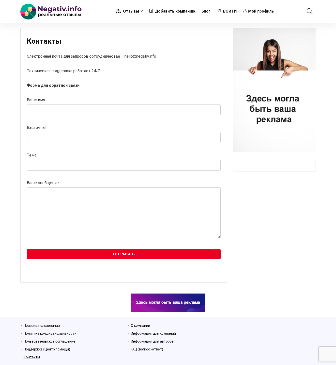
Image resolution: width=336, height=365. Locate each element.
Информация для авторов (152, 341)
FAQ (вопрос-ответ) (147, 349)
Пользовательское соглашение (49, 341)
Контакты (32, 357)
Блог (206, 11)
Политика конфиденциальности (50, 333)
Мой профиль (261, 11)
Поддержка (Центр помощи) (47, 349)
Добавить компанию (174, 11)
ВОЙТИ (229, 11)
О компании (140, 326)
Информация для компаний (153, 333)
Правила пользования (42, 326)
